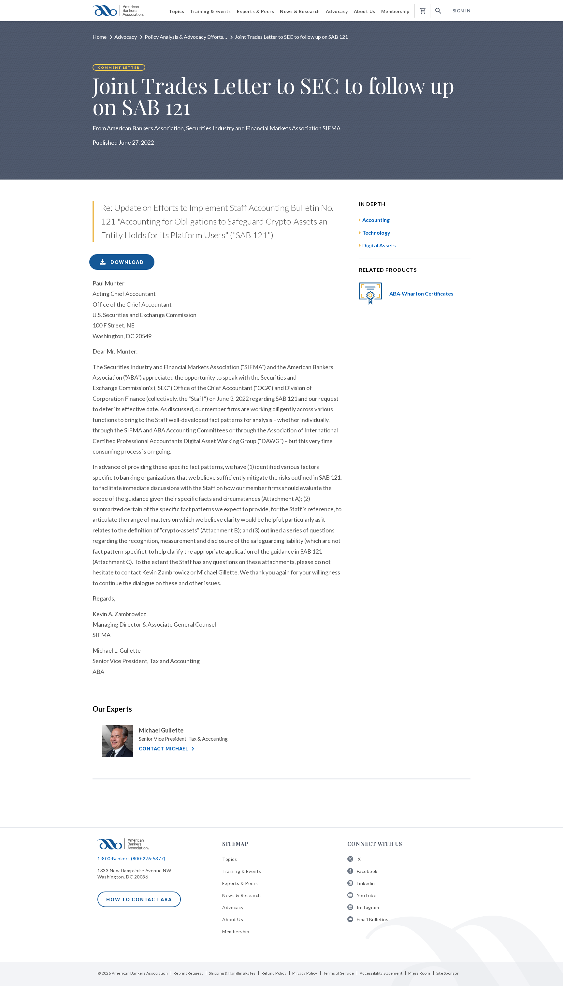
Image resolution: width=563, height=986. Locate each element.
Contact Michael (163, 748)
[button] (438, 11)
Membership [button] (395, 11)
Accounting (376, 220)
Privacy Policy (304, 973)
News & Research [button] (300, 11)
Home (100, 37)
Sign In (462, 10)
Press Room (419, 973)
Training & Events (241, 871)
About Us (232, 919)
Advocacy (125, 37)
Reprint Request (188, 973)
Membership (235, 931)
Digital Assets (379, 245)
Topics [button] (176, 11)
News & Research (241, 895)
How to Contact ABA (139, 899)
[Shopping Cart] (423, 11)
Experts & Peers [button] (255, 11)
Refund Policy (274, 973)
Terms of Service (338, 973)
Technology (376, 232)
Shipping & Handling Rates (232, 973)
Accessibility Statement (381, 973)
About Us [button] (364, 11)
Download (126, 262)
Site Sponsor (447, 973)
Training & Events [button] (210, 11)
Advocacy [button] (337, 11)
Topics (229, 859)
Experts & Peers (240, 883)
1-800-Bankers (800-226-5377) (131, 858)
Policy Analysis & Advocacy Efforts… (186, 37)
